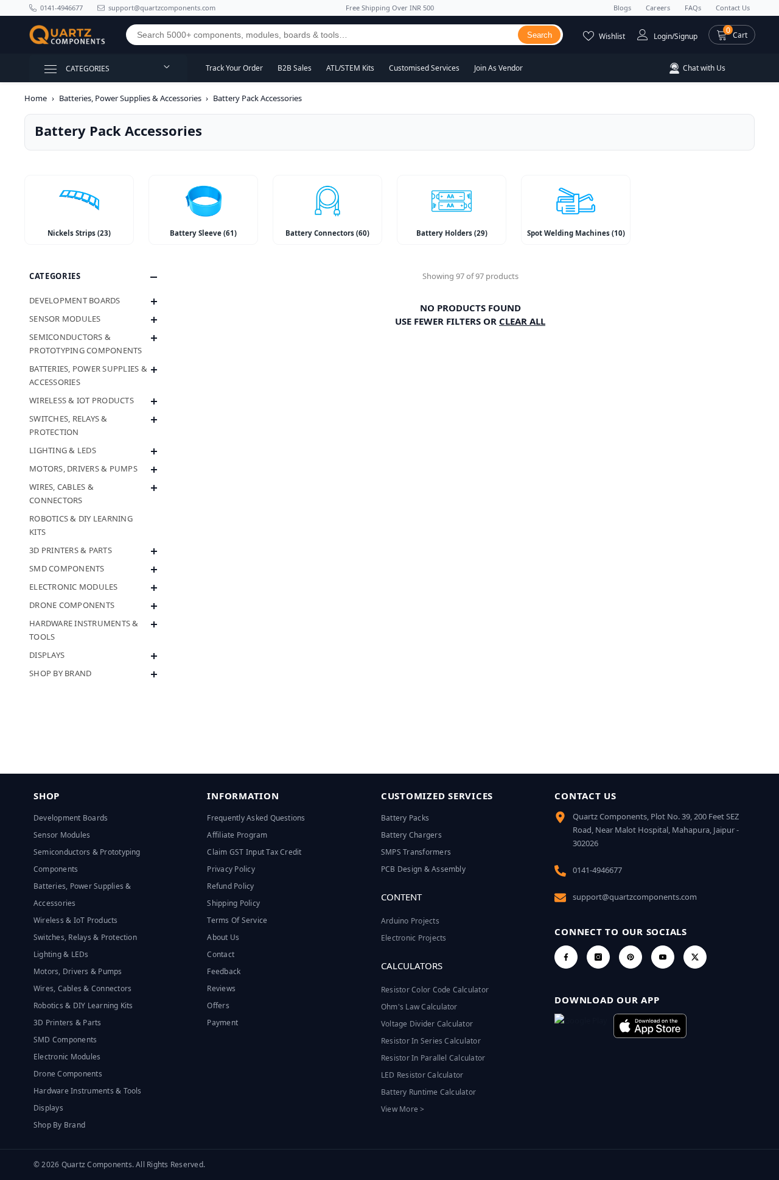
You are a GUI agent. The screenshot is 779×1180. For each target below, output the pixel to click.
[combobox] (322, 34)
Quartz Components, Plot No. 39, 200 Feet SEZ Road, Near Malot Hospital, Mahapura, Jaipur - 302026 (656, 830)
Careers (658, 7)
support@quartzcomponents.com (635, 896)
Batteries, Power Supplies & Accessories (130, 98)
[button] (731, 34)
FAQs (693, 7)
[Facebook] (566, 957)
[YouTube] (662, 957)
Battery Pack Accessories (257, 98)
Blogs (622, 7)
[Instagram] (598, 957)
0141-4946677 (61, 7)
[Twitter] (695, 957)
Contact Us (733, 7)
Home (35, 98)
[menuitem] (93, 300)
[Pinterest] (630, 957)
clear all (522, 321)
